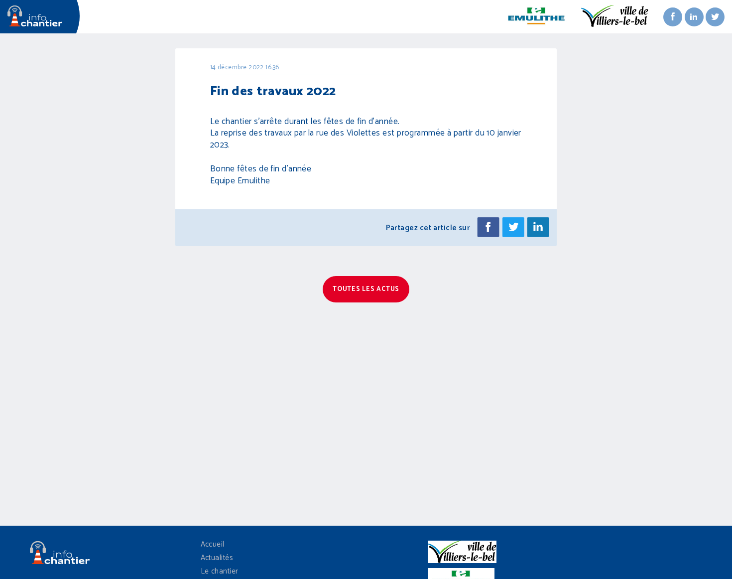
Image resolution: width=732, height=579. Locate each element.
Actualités (217, 558)
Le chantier (220, 571)
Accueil (213, 544)
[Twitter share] (513, 228)
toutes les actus (366, 289)
